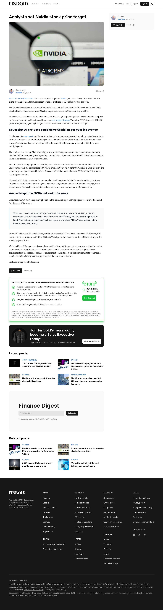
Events (107, 554)
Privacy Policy (52, 419)
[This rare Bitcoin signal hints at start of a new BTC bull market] (14, 363)
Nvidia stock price (111, 526)
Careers (107, 549)
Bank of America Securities (21, 98)
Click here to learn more (33, 590)
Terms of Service (21, 507)
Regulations (48, 531)
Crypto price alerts (84, 526)
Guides (78, 544)
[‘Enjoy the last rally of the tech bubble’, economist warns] (63, 464)
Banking (46, 512)
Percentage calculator (52, 549)
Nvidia (64, 98)
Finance (46, 498)
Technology (48, 517)
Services (79, 493)
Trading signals (81, 498)
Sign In (135, 4)
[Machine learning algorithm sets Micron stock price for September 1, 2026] (63, 365)
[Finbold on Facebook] (134, 534)
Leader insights (81, 559)
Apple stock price (111, 517)
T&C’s (45, 419)
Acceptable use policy (142, 507)
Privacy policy (139, 503)
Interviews (79, 554)
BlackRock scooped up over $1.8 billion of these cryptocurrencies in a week (86, 381)
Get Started (89, 298)
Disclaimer (137, 517)
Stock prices (109, 498)
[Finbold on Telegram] (144, 534)
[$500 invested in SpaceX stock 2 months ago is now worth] (14, 464)
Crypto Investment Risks (143, 522)
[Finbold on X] (139, 534)
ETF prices (108, 507)
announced (28, 136)
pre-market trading (61, 120)
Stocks (19, 93)
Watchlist (79, 531)
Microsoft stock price (113, 522)
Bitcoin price (109, 512)
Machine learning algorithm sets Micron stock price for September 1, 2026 (87, 366)
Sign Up (145, 4)
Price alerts (79, 517)
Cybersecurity (49, 526)
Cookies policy (139, 512)
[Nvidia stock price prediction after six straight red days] (14, 379)
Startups (46, 522)
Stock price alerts (83, 522)
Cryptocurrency (29, 360)
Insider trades (82, 503)
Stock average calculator (53, 544)
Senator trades (82, 507)
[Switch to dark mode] (152, 4)
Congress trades (83, 512)
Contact (107, 544)
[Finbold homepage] (22, 492)
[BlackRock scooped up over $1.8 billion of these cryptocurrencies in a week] (63, 379)
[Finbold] (18, 3)
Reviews (78, 549)
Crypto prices (110, 503)
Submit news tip (111, 563)
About (106, 539)
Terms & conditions (141, 498)
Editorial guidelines (112, 559)
